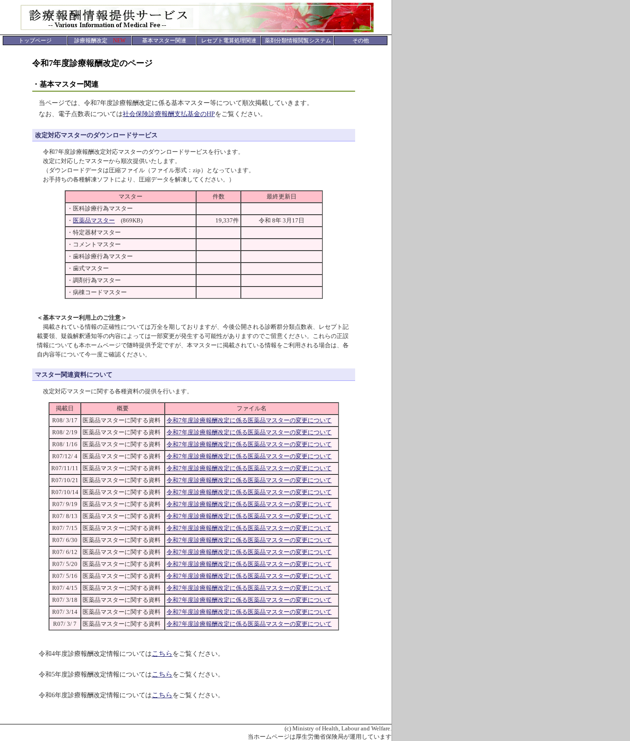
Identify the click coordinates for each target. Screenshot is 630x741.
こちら (162, 653)
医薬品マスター (94, 220)
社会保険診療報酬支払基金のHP (169, 114)
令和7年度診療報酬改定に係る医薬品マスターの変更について (249, 420)
